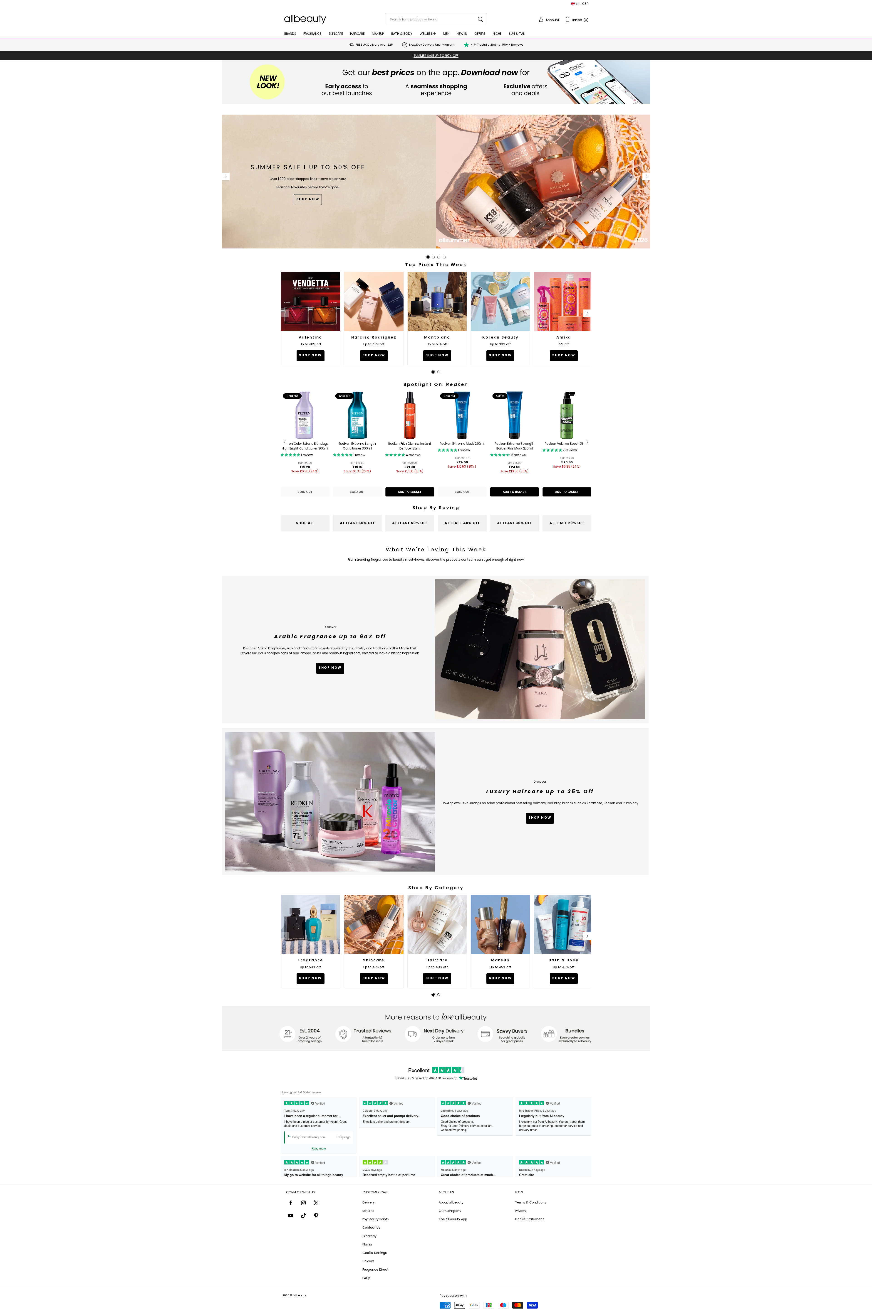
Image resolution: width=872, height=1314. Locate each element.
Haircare (357, 33)
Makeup (378, 33)
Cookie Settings (374, 1252)
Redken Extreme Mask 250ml (375, 443)
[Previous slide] (226, 176)
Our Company (450, 1210)
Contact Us (371, 1227)
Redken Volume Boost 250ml (479, 443)
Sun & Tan (517, 33)
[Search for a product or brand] (480, 19)
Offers (480, 33)
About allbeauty (451, 1202)
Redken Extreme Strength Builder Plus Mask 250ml (427, 446)
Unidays (368, 1261)
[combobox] (436, 19)
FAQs (366, 1278)
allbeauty (299, 1295)
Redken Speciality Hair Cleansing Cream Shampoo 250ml (584, 448)
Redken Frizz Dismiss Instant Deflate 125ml (322, 446)
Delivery (368, 1202)
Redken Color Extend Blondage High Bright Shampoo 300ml (532, 446)
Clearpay (369, 1236)
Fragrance (312, 33)
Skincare (336, 33)
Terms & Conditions (530, 1202)
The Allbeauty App (453, 1219)
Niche (497, 33)
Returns (368, 1210)
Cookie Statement (529, 1219)
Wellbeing (428, 33)
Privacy (520, 1210)
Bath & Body (401, 33)
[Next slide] (646, 176)
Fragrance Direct (375, 1269)
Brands (290, 33)
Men (446, 33)
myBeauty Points (375, 1219)
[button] (549, 19)
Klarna (367, 1244)
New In (462, 33)
